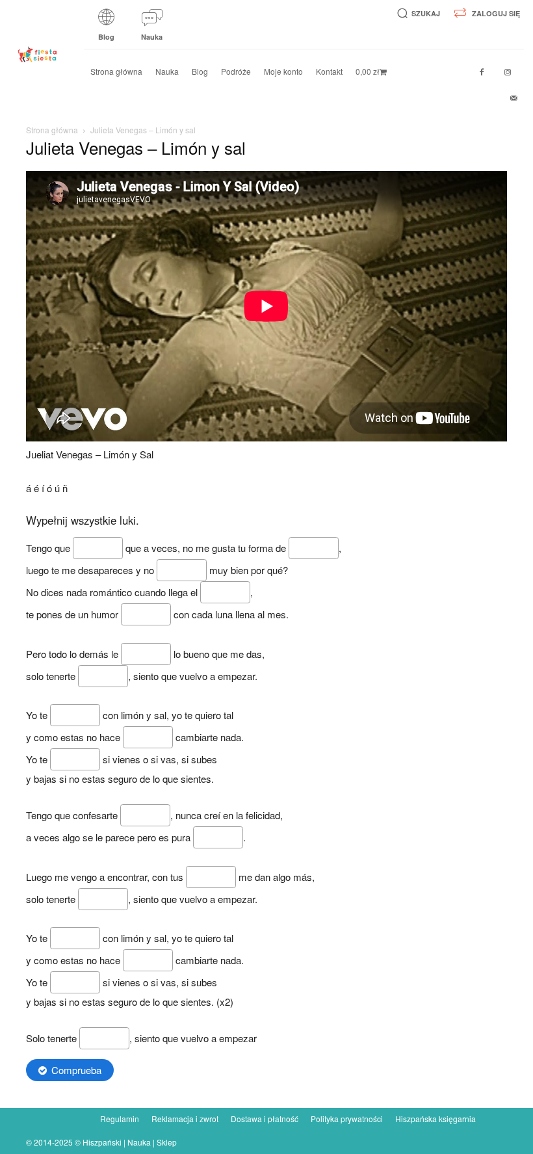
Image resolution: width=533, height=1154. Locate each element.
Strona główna (52, 129)
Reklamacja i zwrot (184, 1118)
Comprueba (76, 1070)
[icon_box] (106, 29)
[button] (416, 13)
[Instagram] (507, 72)
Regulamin (119, 1118)
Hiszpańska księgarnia (435, 1118)
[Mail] (514, 98)
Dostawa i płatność (264, 1118)
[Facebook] (481, 72)
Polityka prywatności (347, 1118)
